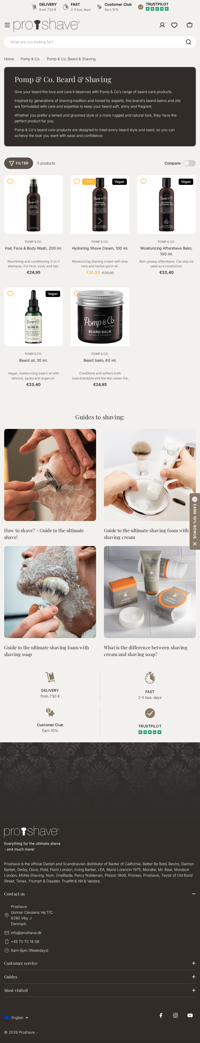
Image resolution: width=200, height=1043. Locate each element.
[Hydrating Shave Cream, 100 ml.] (100, 204)
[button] (195, 521)
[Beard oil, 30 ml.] (33, 316)
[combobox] (100, 42)
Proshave (27, 1032)
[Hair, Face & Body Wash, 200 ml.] (33, 204)
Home (9, 59)
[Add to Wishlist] (10, 181)
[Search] (188, 42)
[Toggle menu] (7, 25)
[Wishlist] (174, 25)
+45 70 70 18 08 (25, 941)
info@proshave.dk (26, 932)
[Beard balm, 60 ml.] (100, 316)
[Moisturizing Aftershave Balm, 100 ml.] (166, 204)
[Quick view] (55, 186)
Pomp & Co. (30, 59)
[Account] (162, 25)
